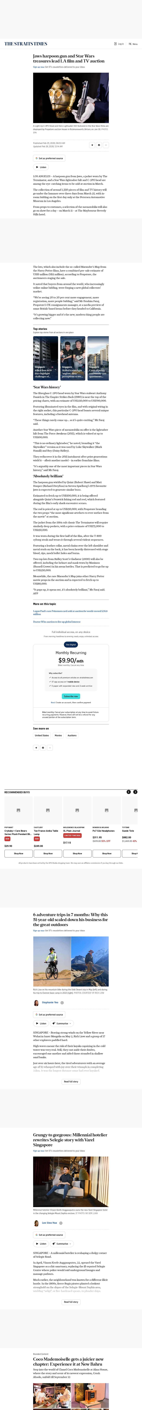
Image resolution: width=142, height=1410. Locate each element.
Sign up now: (39, 66)
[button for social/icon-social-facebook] (99, 145)
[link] (25, 44)
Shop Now (18, 853)
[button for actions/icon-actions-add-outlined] (62, 1002)
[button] (119, 44)
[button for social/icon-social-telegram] (92, 145)
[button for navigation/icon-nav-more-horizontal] (106, 145)
